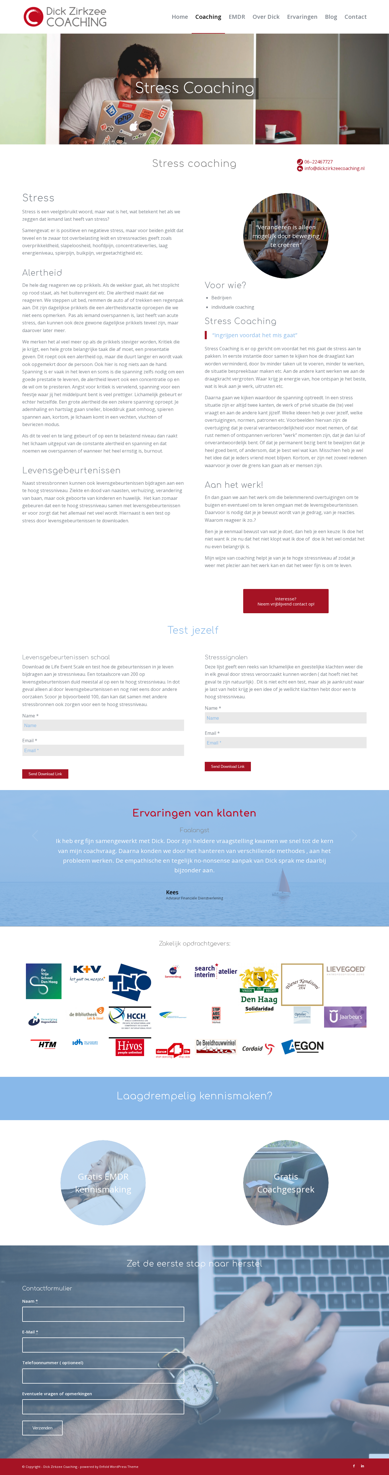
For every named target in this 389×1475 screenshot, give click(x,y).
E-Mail (30, 1332)
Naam (30, 1301)
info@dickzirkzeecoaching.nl (334, 168)
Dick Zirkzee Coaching (60, 1466)
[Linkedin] (362, 1466)
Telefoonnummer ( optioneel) (52, 1362)
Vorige (35, 835)
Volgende (354, 835)
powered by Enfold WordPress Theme (109, 1466)
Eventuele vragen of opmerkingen (57, 1393)
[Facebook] (354, 1466)
